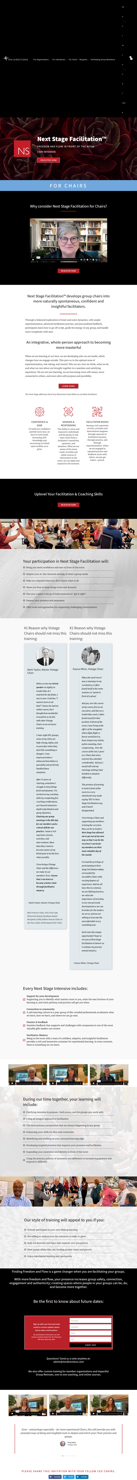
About (123, 21)
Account (123, 69)
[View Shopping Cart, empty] (131, 60)
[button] (49, 59)
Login (124, 108)
